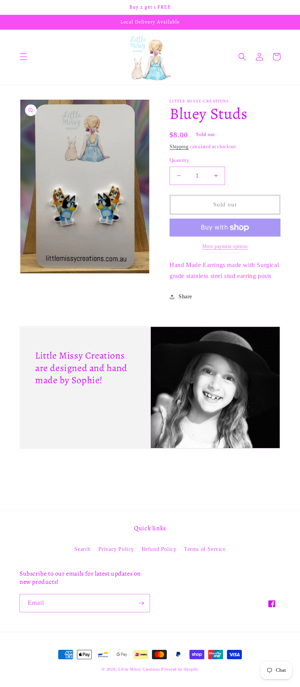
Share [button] (185, 297)
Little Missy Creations (139, 669)
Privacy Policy (116, 549)
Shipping (179, 146)
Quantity (179, 160)
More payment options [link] (225, 246)
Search (82, 549)
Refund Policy (159, 549)
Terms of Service (205, 549)
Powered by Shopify (179, 669)
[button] (23, 56)
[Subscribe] (141, 603)
